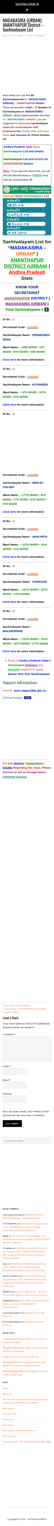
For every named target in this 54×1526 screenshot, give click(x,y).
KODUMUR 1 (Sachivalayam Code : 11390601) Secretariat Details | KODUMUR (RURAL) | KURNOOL (25, 1227)
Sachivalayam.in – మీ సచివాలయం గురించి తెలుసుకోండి (27, 1441)
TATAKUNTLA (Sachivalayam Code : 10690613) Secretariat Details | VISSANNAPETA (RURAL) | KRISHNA (26, 1239)
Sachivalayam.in (27, 4)
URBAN (15, 1012)
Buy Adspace (9, 1408)
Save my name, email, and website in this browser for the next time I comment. (26, 1113)
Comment (9, 1034)
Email (7, 1079)
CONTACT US (10, 1414)
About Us (7, 1394)
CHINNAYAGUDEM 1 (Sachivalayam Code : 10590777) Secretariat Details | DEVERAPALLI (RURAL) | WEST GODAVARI (24, 1267)
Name (7, 1066)
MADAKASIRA (39, 1008)
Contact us (8, 1419)
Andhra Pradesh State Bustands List (21, 1356)
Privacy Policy (10, 1436)
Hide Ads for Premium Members (19, 1430)
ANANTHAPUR (23, 1005)
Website (7, 1093)
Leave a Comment (35, 35)
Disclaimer (8, 1425)
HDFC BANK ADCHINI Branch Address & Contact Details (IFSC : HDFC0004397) (26, 1304)
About (6, 1388)
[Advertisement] (27, 66)
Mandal (6, 1012)
